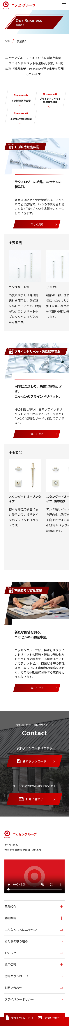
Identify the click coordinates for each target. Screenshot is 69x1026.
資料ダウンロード (16, 976)
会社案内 (10, 918)
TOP (7, 41)
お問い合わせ (13, 987)
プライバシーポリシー (19, 999)
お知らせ (10, 953)
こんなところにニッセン (20, 929)
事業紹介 (22, 41)
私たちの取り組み (16, 941)
